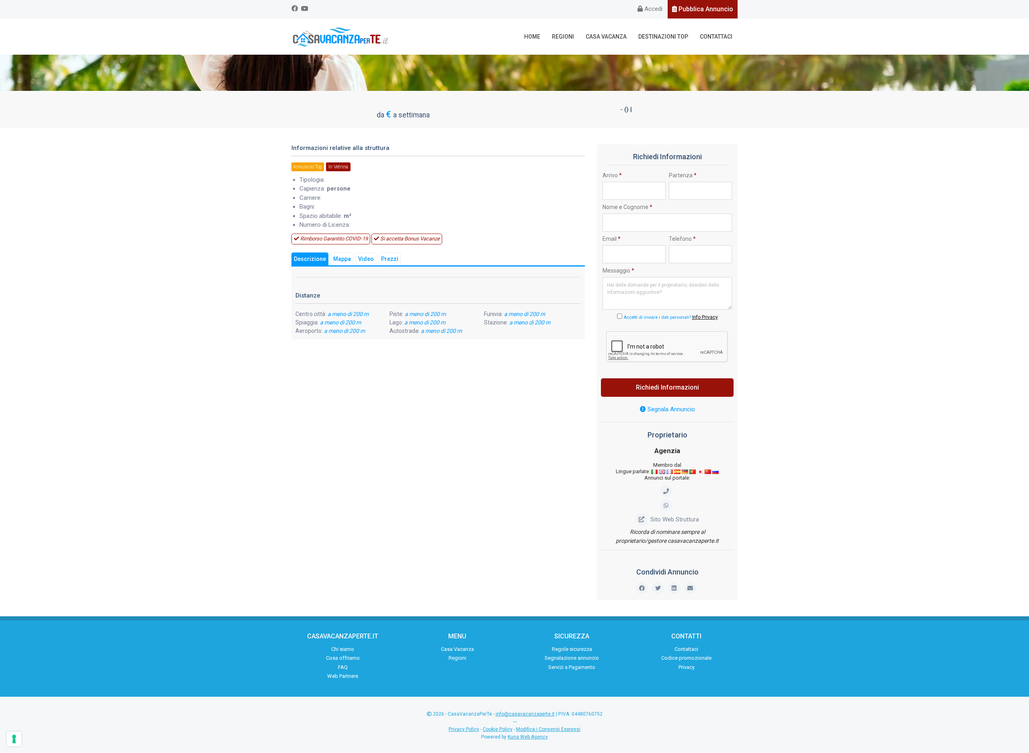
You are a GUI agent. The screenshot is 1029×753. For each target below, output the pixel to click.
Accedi (652, 8)
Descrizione (310, 259)
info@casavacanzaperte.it (525, 714)
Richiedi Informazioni (667, 387)
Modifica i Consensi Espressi (548, 729)
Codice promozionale (686, 658)
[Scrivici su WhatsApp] (667, 505)
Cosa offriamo (343, 658)
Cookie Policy (497, 729)
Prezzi (389, 259)
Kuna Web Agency (528, 737)
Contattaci (716, 36)
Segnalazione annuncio (572, 658)
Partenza (683, 175)
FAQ (343, 667)
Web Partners (342, 676)
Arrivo (612, 175)
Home (532, 36)
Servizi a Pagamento (571, 667)
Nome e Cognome (627, 207)
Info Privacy (705, 317)
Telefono (682, 239)
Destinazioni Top (663, 36)
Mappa (342, 259)
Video (366, 259)
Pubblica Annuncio (705, 9)
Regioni (563, 36)
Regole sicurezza (572, 649)
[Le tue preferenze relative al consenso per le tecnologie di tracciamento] (14, 739)
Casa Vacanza (606, 36)
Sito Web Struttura (674, 519)
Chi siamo (342, 649)
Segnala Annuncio (670, 409)
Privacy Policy (464, 729)
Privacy (686, 667)
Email (612, 239)
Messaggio (618, 270)
